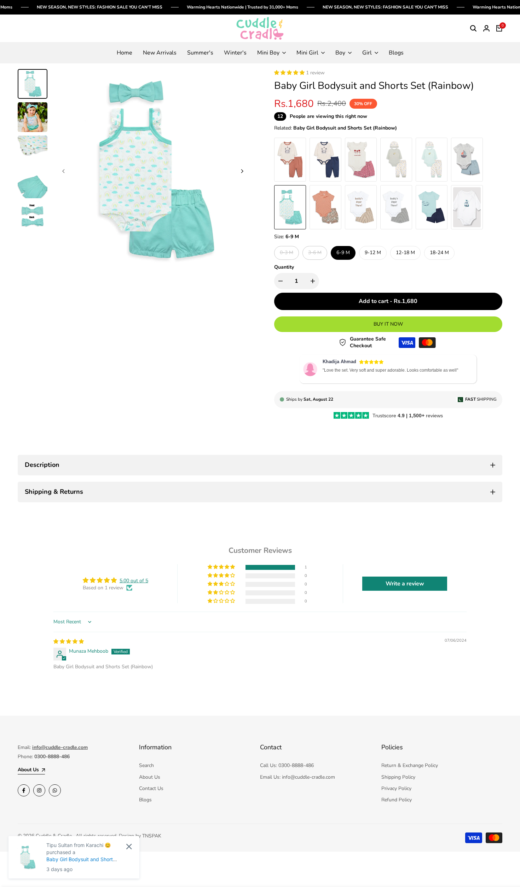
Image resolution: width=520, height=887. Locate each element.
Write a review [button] (405, 584)
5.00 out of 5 (134, 580)
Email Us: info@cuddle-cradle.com (297, 777)
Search (146, 765)
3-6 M (315, 254)
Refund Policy (396, 799)
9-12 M (373, 252)
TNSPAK (151, 835)
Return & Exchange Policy (409, 765)
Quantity (284, 267)
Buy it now (388, 324)
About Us (149, 777)
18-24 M (439, 252)
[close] (129, 846)
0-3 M (287, 254)
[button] (290, 72)
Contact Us (151, 788)
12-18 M (405, 252)
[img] (68, 641)
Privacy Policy (396, 788)
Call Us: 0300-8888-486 (287, 765)
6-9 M (343, 252)
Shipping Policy (398, 777)
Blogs (145, 799)
